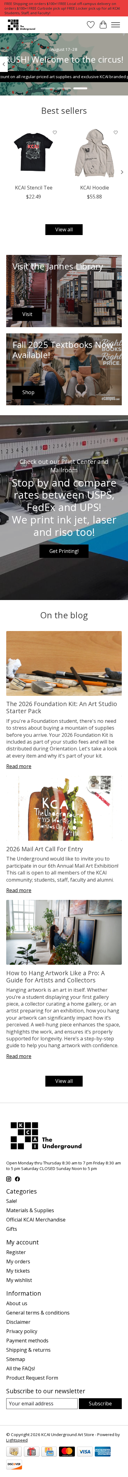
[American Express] (103, 1452)
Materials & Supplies (30, 1210)
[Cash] (14, 1452)
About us (16, 1303)
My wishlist (19, 1280)
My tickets (18, 1270)
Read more (18, 766)
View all (64, 229)
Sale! (11, 1201)
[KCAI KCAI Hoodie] (94, 154)
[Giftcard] (31, 1452)
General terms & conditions (38, 1312)
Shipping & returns (28, 1349)
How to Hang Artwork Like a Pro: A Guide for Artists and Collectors (55, 976)
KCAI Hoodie (94, 187)
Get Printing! (64, 551)
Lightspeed (17, 1440)
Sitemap (15, 1359)
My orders (18, 1261)
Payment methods (27, 1340)
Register (16, 1252)
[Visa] (85, 1452)
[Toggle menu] (115, 25)
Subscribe (100, 1403)
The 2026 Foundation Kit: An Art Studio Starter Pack (61, 707)
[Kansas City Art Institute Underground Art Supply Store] (20, 24)
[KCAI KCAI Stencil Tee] (33, 154)
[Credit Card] (49, 1452)
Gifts (11, 1229)
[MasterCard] (67, 1452)
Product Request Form (32, 1377)
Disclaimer (18, 1322)
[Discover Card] (14, 1465)
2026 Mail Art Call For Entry (44, 849)
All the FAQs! (20, 1368)
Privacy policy (21, 1331)
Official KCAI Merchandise (36, 1219)
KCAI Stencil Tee (34, 187)
